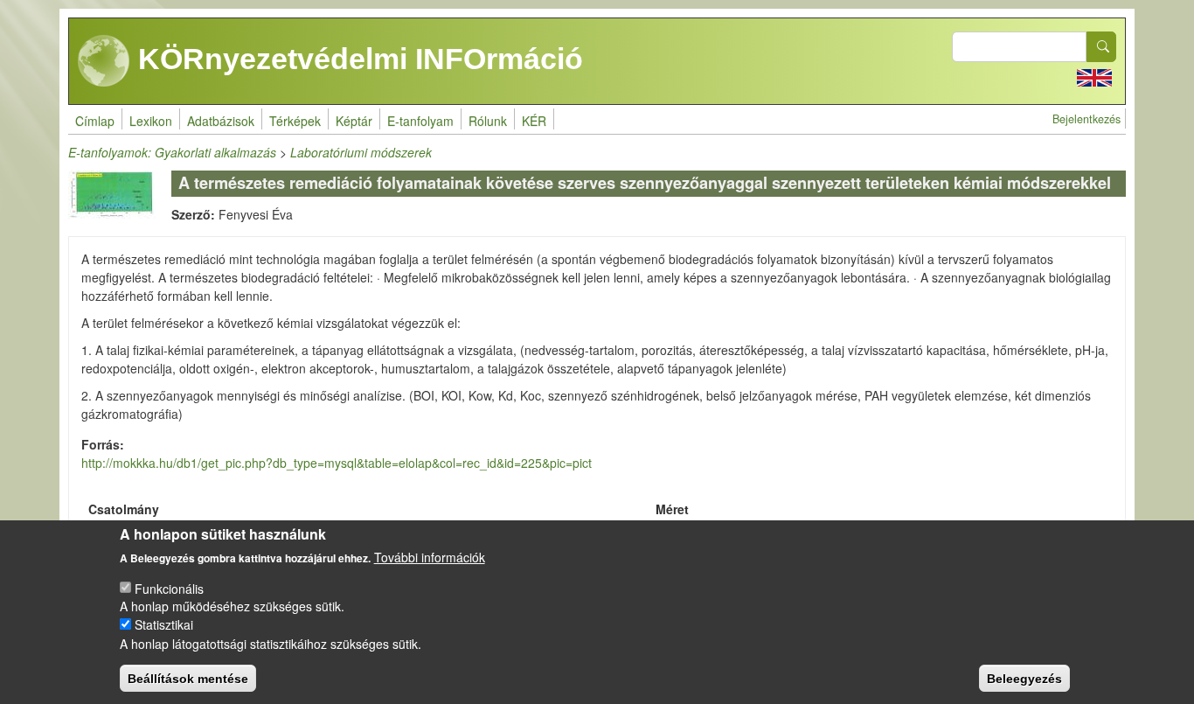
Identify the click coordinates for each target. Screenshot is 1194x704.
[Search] (1101, 46)
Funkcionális (169, 587)
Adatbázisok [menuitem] (220, 120)
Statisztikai (164, 624)
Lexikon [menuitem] (150, 120)
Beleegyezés (1024, 678)
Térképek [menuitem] (295, 120)
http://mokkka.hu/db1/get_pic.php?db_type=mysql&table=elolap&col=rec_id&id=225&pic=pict (336, 462)
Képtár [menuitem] (354, 120)
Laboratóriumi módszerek (361, 152)
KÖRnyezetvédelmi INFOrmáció (356, 58)
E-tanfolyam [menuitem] (420, 120)
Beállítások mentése (188, 678)
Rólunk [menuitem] (488, 120)
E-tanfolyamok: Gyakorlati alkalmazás (172, 152)
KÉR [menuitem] (534, 120)
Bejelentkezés (1086, 119)
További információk (429, 557)
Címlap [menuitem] (95, 120)
